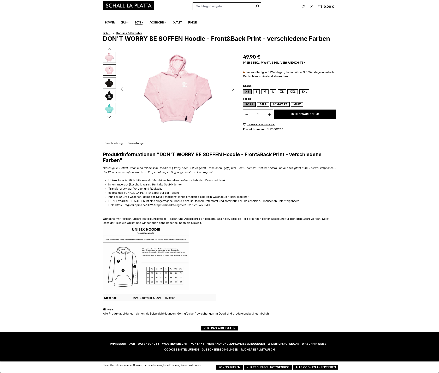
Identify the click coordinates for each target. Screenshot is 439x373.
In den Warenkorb (305, 114)
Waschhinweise (314, 343)
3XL (304, 91)
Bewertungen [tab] (136, 143)
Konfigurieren (229, 367)
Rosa (249, 104)
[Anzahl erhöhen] (269, 114)
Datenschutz (148, 343)
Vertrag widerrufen (219, 328)
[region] (169, 88)
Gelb (263, 104)
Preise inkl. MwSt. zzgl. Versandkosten (274, 62)
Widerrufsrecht (175, 343)
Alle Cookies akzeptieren (316, 367)
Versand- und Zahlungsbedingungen (236, 343)
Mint (297, 104)
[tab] (113, 143)
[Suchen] (257, 6)
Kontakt (197, 343)
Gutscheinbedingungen (219, 349)
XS (247, 91)
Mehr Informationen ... (115, 368)
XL (282, 91)
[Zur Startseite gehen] (128, 5)
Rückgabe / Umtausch (258, 349)
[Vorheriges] (121, 88)
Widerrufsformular (283, 343)
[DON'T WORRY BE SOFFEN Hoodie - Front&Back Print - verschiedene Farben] (177, 88)
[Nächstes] (233, 88)
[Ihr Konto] (311, 6)
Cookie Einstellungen (181, 349)
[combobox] (223, 6)
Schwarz (280, 104)
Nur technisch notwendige (267, 367)
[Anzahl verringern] (246, 114)
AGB (132, 343)
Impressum (118, 343)
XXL (292, 91)
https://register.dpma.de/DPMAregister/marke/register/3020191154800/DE (163, 205)
